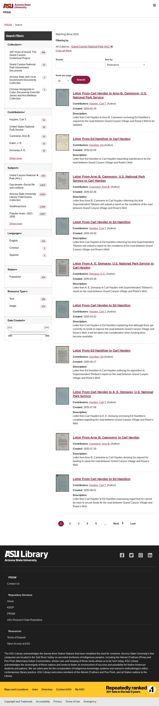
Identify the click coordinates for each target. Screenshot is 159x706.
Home (10, 601)
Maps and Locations (16, 689)
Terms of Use (73, 701)
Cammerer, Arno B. (99, 187)
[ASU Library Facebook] (122, 555)
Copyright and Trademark (18, 701)
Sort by (109, 59)
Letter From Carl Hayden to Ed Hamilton (101, 222)
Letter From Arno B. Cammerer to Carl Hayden (106, 437)
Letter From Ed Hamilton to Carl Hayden (101, 139)
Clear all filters (64, 50)
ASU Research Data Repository (24, 620)
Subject (12, 168)
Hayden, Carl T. (97, 103)
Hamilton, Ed (96, 145)
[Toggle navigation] (154, 5)
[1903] (9, 331)
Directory (47, 689)
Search (59, 59)
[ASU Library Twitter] (131, 555)
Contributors (15, 112)
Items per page (63, 75)
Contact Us (13, 583)
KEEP (10, 607)
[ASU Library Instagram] (140, 555)
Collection (14, 44)
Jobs (35, 689)
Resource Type (16, 291)
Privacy (58, 701)
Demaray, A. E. (97, 274)
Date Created (15, 320)
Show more (15, 158)
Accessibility (43, 701)
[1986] (46, 331)
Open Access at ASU (18, 643)
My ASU (79, 689)
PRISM (7, 12)
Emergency (90, 701)
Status (11, 269)
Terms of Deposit (16, 637)
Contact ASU (63, 689)
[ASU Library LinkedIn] (150, 555)
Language (14, 233)
